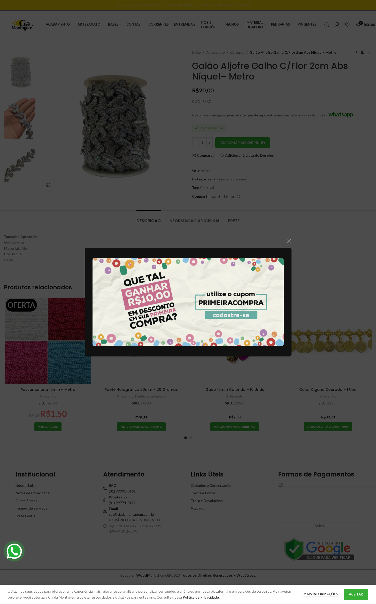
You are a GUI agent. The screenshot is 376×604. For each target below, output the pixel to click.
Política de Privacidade (201, 597)
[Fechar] (288, 241)
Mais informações (321, 594)
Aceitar (356, 594)
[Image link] (188, 301)
